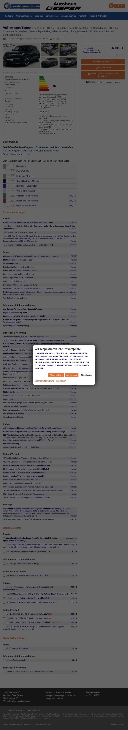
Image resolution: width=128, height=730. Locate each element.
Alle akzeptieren (56, 375)
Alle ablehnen (71, 375)
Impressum (61, 381)
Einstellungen (86, 375)
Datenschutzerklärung (44, 381)
